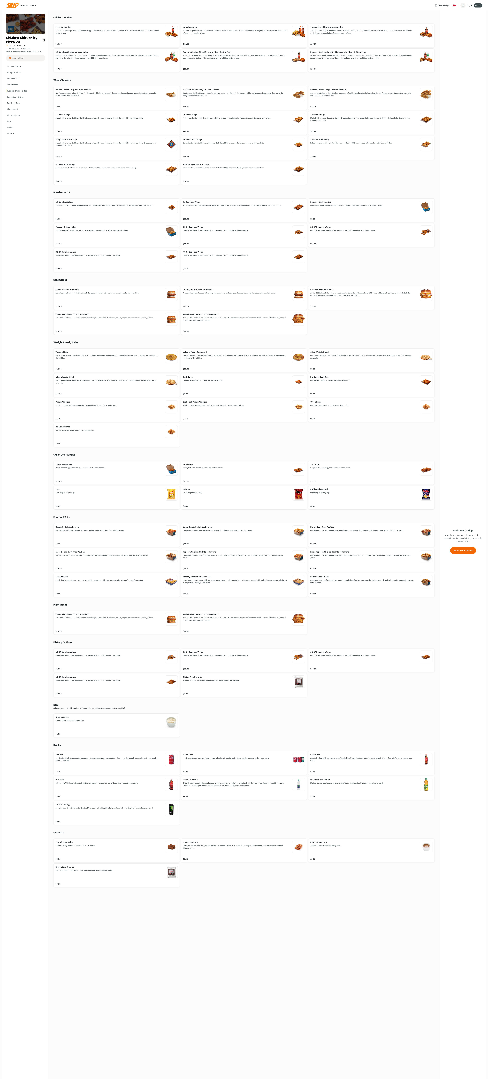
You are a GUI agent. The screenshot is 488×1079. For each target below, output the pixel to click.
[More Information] (43, 40)
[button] (25, 66)
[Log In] (463, 5)
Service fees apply (13, 51)
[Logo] (13, 5)
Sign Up (478, 5)
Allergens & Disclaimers (31, 51)
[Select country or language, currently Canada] (454, 5)
